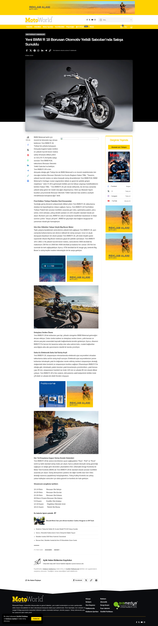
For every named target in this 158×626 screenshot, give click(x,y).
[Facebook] (87, 19)
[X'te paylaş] (30, 50)
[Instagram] (95, 19)
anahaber (48, 549)
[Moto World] (39, 20)
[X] (89, 19)
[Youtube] (119, 201)
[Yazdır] (28, 181)
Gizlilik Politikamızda (72, 569)
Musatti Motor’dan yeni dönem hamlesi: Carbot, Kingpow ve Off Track (70, 520)
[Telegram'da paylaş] (46, 50)
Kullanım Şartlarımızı (49, 569)
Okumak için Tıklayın (119, 147)
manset (57, 549)
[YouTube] (92, 19)
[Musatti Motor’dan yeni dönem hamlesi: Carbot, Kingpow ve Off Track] (39, 521)
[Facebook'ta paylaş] (26, 50)
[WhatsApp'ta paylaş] (38, 50)
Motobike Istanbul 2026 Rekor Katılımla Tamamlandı (51, 536)
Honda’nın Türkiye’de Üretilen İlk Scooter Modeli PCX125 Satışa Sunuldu (57, 529)
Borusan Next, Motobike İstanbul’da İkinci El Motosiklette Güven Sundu (56, 540)
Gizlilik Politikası (22, 616)
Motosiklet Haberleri (35, 34)
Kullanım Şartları (11, 619)
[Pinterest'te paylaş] (34, 50)
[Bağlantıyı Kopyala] (49, 50)
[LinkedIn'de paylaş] (42, 50)
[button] (36, 619)
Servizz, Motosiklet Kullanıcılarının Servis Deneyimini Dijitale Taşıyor (55, 533)
